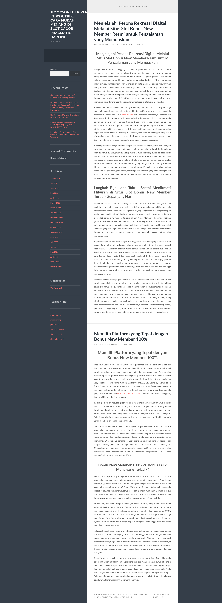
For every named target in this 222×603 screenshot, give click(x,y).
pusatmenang (55, 320)
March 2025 (55, 262)
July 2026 (54, 183)
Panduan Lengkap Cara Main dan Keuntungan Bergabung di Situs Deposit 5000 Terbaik (62, 124)
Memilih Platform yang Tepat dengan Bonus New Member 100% (131, 336)
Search (53, 69)
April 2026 (54, 198)
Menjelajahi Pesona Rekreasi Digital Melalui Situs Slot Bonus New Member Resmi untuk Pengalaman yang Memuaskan (130, 31)
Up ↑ (163, 597)
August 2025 (55, 237)
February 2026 (56, 208)
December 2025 (56, 217)
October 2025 (55, 227)
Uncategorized (56, 288)
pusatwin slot (55, 324)
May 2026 (54, 193)
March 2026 (55, 203)
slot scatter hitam (57, 339)
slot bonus (127, 114)
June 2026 (54, 188)
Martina (116, 45)
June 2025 (54, 247)
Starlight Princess (57, 329)
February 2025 (56, 267)
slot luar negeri (56, 334)
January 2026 (55, 213)
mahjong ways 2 (56, 315)
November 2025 (56, 222)
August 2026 (55, 178)
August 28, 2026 (101, 45)
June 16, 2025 (100, 344)
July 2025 (54, 242)
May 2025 (54, 252)
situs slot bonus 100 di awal (129, 393)
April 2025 (54, 257)
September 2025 (56, 232)
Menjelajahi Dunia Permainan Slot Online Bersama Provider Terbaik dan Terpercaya (64, 134)
